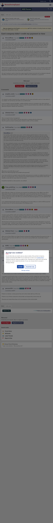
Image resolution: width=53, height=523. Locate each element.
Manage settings (25, 270)
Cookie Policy (40, 257)
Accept (20, 267)
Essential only (30, 267)
